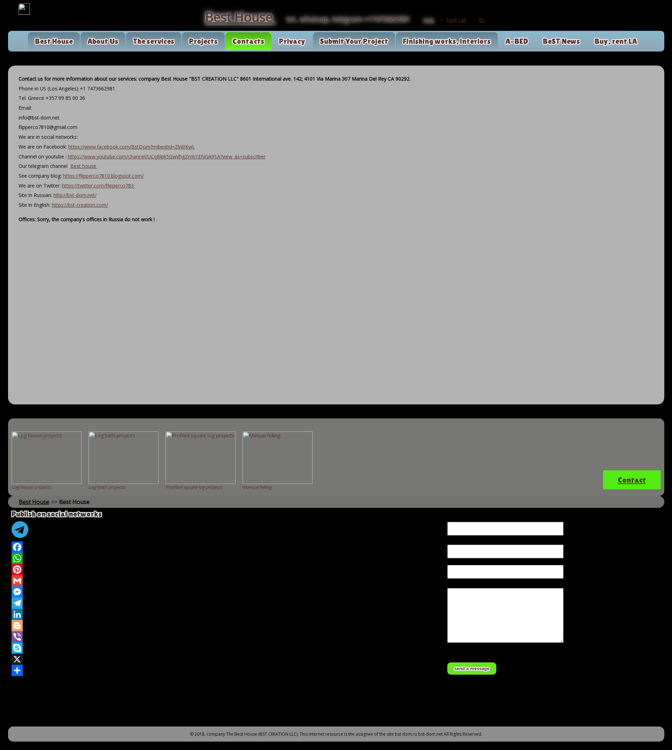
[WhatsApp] (226, 558)
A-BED (516, 41)
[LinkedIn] (226, 614)
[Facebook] (226, 547)
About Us (103, 41)
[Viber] (226, 636)
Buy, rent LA (616, 41)
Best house (84, 166)
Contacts (248, 41)
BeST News (561, 41)
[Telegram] (226, 603)
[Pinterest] (226, 569)
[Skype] (226, 648)
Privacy (292, 41)
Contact (632, 480)
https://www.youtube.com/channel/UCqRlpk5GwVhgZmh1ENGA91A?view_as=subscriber (167, 156)
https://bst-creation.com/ (80, 205)
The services (153, 41)
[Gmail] (226, 580)
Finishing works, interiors (447, 41)
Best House (54, 41)
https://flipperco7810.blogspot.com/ (103, 175)
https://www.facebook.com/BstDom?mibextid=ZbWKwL (131, 146)
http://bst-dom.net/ (75, 195)
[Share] (226, 670)
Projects (203, 41)
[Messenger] (226, 592)
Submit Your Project (354, 41)
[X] (226, 659)
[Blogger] (226, 625)
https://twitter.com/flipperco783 (98, 185)
